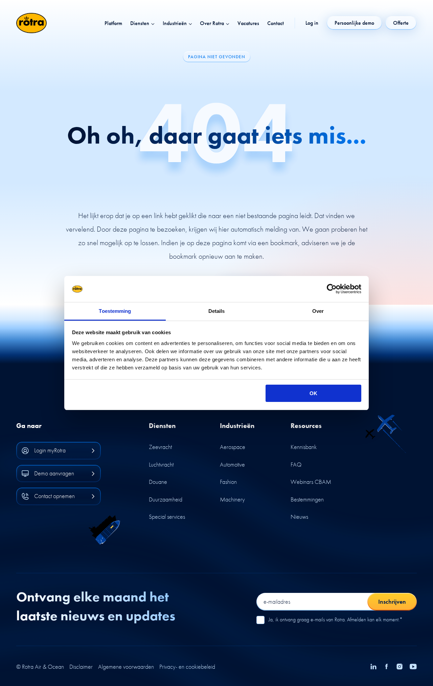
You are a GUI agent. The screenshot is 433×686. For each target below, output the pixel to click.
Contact (275, 23)
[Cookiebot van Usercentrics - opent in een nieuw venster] (331, 289)
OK (313, 393)
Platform (113, 23)
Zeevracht (160, 447)
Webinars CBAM (311, 482)
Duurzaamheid (165, 499)
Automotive (232, 464)
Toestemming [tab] (115, 311)
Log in (311, 23)
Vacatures (248, 23)
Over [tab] (318, 311)
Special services (167, 516)
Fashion (228, 482)
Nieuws (299, 516)
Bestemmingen (307, 499)
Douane (158, 482)
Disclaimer (81, 667)
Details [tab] (216, 311)
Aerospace (232, 447)
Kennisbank (304, 447)
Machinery (232, 499)
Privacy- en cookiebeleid (187, 667)
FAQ (296, 464)
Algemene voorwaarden (126, 667)
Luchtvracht (161, 464)
